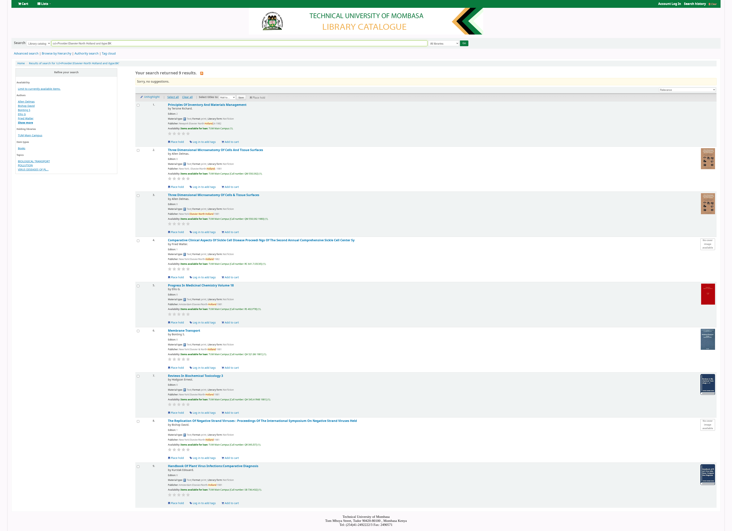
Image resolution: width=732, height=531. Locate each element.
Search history (695, 4)
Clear (713, 4)
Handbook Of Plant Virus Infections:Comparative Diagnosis (213, 466)
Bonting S (24, 110)
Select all (173, 97)
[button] (23, 4)
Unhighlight (151, 97)
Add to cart (231, 142)
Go (464, 43)
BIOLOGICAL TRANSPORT (34, 161)
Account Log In (669, 4)
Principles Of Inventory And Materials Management (207, 105)
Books (21, 148)
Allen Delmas (26, 102)
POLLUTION (25, 165)
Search (20, 43)
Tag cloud (109, 53)
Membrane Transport (184, 330)
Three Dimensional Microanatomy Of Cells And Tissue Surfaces (215, 150)
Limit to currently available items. (39, 89)
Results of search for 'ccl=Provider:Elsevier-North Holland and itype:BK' (74, 63)
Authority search (87, 53)
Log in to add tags (204, 142)
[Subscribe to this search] (202, 73)
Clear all (187, 97)
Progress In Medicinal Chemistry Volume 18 (201, 285)
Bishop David (26, 106)
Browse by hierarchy (56, 53)
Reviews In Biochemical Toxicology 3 (195, 376)
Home (21, 63)
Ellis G (22, 114)
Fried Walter (26, 119)
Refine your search (66, 72)
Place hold (259, 97)
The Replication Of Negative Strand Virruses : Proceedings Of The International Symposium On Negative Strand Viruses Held (262, 421)
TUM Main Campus (30, 136)
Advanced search (26, 53)
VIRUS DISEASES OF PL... (33, 170)
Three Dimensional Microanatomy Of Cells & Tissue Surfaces (213, 195)
